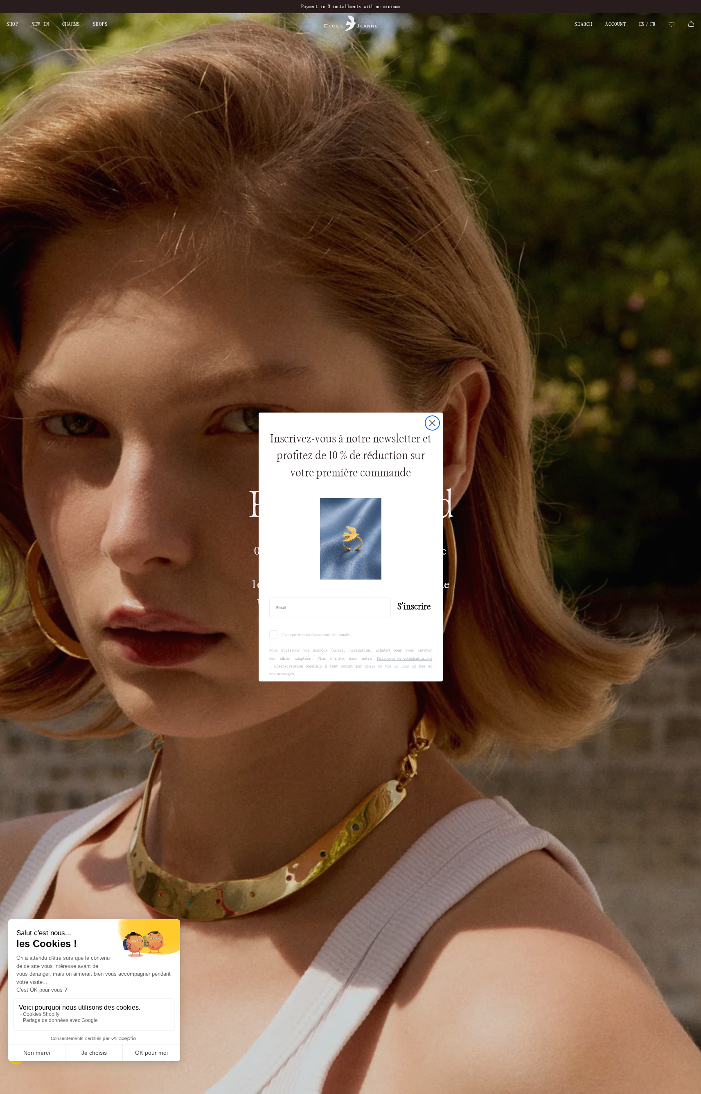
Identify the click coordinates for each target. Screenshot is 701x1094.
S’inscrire (414, 606)
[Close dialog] (432, 423)
